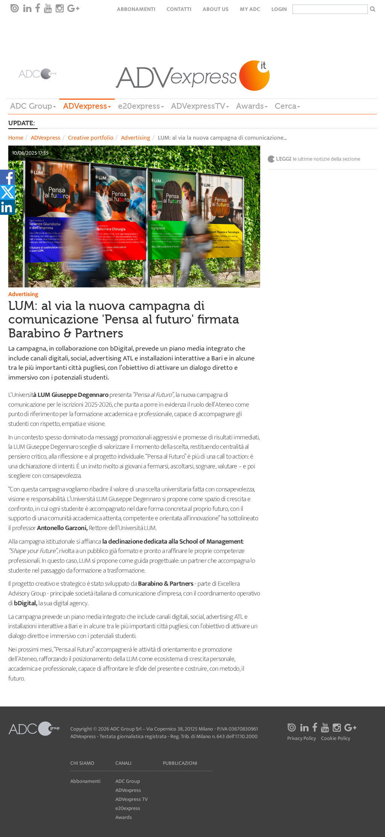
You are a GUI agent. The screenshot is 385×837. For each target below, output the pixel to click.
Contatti (179, 9)
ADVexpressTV (198, 106)
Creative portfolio (91, 138)
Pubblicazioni (180, 763)
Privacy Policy (301, 739)
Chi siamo (82, 763)
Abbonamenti (136, 9)
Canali (123, 763)
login (279, 9)
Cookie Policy (335, 739)
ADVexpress (85, 106)
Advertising (135, 138)
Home (15, 138)
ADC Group (31, 106)
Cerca (285, 106)
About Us (216, 9)
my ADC (250, 9)
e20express (139, 106)
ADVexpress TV (131, 799)
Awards (250, 106)
